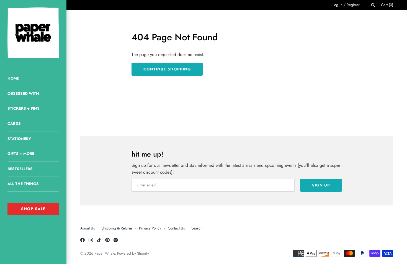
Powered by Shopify (133, 253)
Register (353, 4)
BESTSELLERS (20, 168)
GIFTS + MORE (20, 153)
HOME (13, 78)
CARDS (14, 123)
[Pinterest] (107, 241)
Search (196, 228)
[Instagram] (91, 241)
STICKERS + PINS (23, 108)
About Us (87, 228)
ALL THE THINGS (23, 183)
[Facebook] (82, 241)
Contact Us (176, 228)
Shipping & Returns (116, 228)
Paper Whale (104, 253)
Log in (337, 4)
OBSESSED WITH (23, 93)
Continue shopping (167, 69)
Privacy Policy (150, 228)
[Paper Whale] (33, 32)
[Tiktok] (99, 241)
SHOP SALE (33, 209)
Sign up (321, 185)
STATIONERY (19, 138)
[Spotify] (116, 241)
